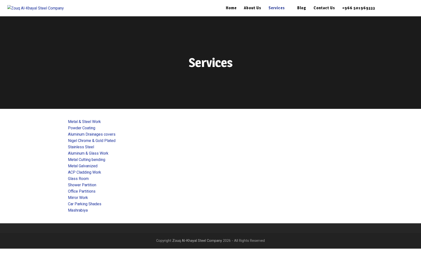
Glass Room (78, 178)
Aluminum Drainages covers (91, 134)
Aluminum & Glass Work (88, 153)
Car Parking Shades (84, 204)
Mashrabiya (78, 210)
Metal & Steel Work (84, 121)
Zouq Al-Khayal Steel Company (197, 240)
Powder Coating (81, 128)
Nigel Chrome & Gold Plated (91, 140)
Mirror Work (78, 197)
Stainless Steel (81, 147)
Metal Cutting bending (86, 159)
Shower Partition (82, 185)
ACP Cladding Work (84, 172)
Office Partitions (82, 191)
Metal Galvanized (82, 166)
